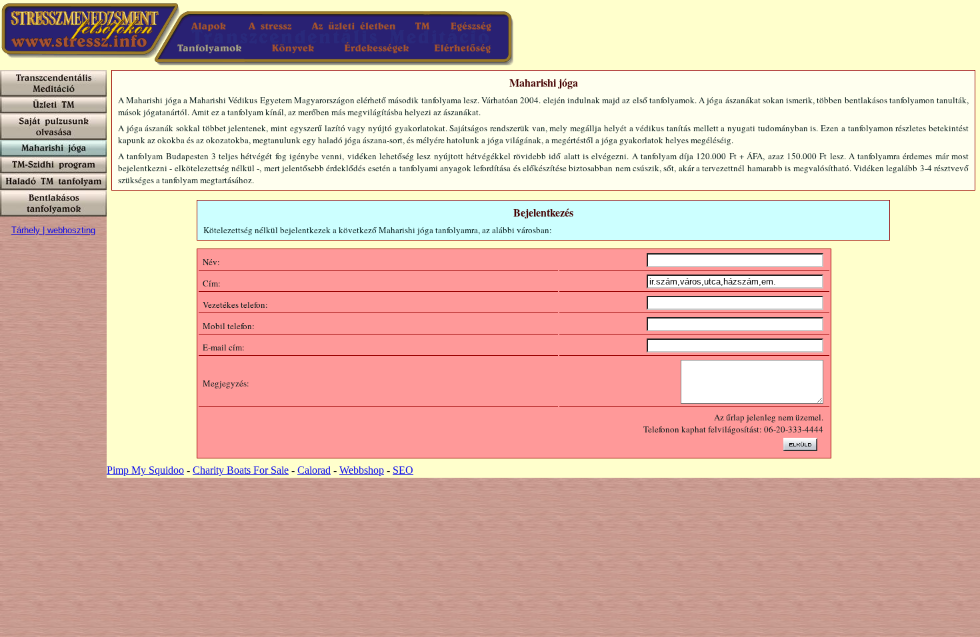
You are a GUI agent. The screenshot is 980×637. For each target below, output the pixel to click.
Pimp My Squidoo (145, 470)
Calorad (314, 470)
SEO (403, 470)
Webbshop (361, 470)
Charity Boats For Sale (241, 470)
